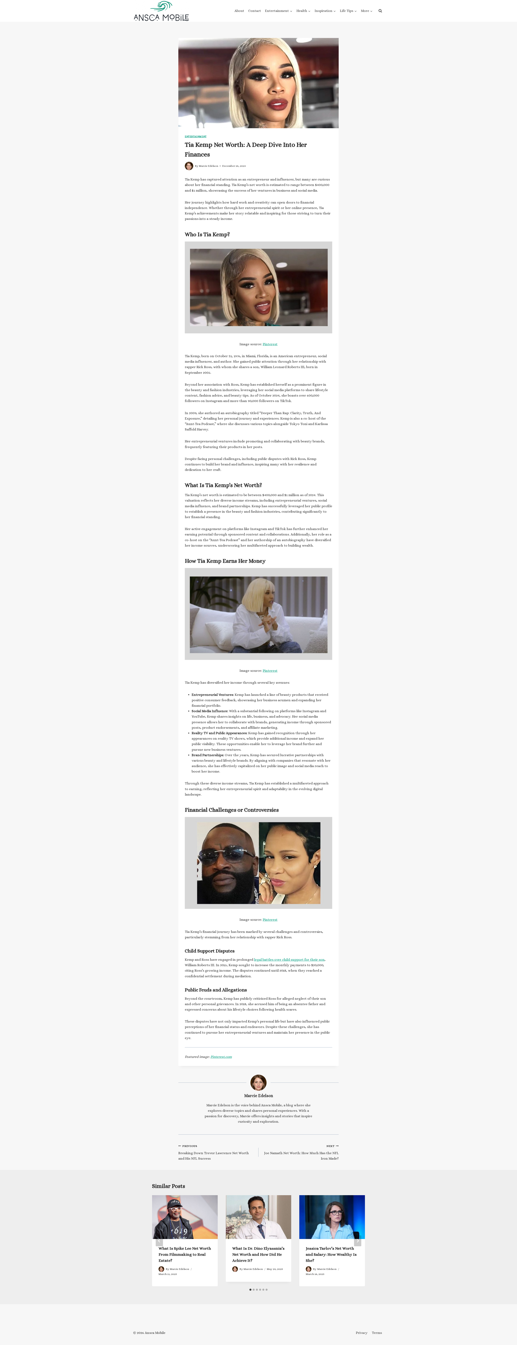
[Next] (357, 1240)
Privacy (362, 1333)
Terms (377, 1333)
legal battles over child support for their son (289, 960)
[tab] (250, 1290)
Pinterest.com (221, 1057)
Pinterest (270, 344)
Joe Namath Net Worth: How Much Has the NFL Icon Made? (301, 1152)
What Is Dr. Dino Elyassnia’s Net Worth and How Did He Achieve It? (258, 1254)
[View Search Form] (380, 11)
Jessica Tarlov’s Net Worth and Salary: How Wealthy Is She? (331, 1254)
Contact (254, 11)
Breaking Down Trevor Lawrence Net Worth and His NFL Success (213, 1152)
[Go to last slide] (159, 1240)
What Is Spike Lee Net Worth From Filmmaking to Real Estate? (185, 1254)
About (239, 11)
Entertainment (196, 136)
